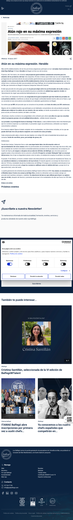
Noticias (6, 17)
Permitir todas (59, 276)
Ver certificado (63, 0)
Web (2, 468)
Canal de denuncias (36, 516)
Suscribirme (36, 284)
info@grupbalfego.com (11, 487)
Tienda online (42, 472)
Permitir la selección (36, 276)
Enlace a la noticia (6, 183)
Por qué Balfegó (6, 472)
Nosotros (4, 470)
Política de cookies (16, 253)
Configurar (64, 270)
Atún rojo (4, 477)
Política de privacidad (21, 513)
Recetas (40, 468)
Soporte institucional (44, 477)
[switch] (27, 264)
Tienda (67, 6)
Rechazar (13, 276)
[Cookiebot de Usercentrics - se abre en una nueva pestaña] (63, 242)
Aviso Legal (31, 513)
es (69, 9)
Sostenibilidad (5, 475)
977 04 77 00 (8, 485)
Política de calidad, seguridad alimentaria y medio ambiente (53, 513)
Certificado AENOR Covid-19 (47, 475)
